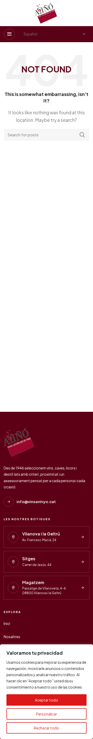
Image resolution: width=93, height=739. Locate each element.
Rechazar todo (46, 728)
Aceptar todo (46, 700)
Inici (7, 623)
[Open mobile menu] (9, 34)
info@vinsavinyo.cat (36, 501)
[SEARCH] (82, 135)
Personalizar (46, 714)
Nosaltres (12, 636)
